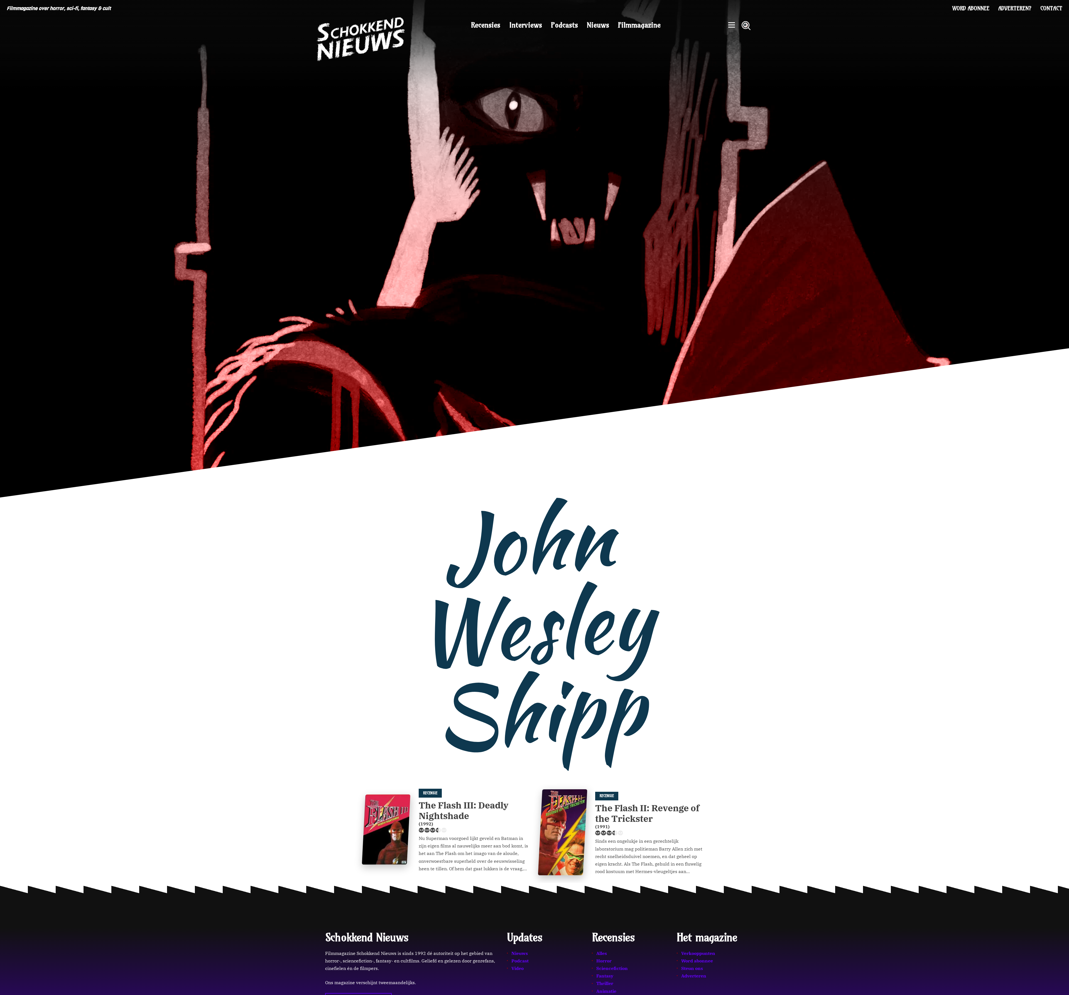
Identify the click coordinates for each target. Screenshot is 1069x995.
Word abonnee (970, 8)
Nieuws (598, 25)
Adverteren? (1014, 8)
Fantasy (604, 976)
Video (517, 968)
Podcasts (564, 25)
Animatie (606, 991)
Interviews (525, 25)
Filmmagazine (639, 25)
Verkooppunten (698, 953)
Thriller (604, 983)
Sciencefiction (612, 968)
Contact (1051, 8)
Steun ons (692, 968)
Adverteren (693, 976)
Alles (601, 953)
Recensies (485, 25)
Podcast (520, 961)
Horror (604, 961)
